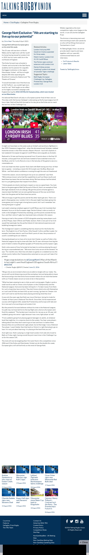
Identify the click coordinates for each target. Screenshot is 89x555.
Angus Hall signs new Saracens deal (22, 500)
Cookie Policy (38, 525)
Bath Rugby (38, 77)
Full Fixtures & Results (71, 61)
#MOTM (8, 265)
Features (6, 523)
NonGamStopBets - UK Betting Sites (44, 537)
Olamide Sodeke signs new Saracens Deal (8, 500)
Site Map (36, 532)
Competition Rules (40, 530)
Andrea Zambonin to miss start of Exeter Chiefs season (7, 479)
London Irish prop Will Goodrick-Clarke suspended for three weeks (44, 52)
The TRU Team (8, 528)
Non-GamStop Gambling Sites (43, 542)
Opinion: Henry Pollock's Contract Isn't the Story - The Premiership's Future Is (51, 503)
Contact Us (37, 521)
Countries (6, 521)
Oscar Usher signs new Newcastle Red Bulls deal (51, 478)
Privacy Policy (38, 528)
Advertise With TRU (40, 523)
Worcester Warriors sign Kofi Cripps (21, 477)
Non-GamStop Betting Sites (43, 540)
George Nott (47, 81)
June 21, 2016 (34, 267)
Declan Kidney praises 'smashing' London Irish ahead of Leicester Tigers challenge (44, 69)
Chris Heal (8, 41)
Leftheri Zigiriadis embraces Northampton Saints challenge (37, 479)
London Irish (38, 84)
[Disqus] (30, 376)
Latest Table (67, 64)
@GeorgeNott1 (33, 260)
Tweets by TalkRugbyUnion (69, 69)
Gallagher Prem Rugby (11, 525)
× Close (84, 542)
